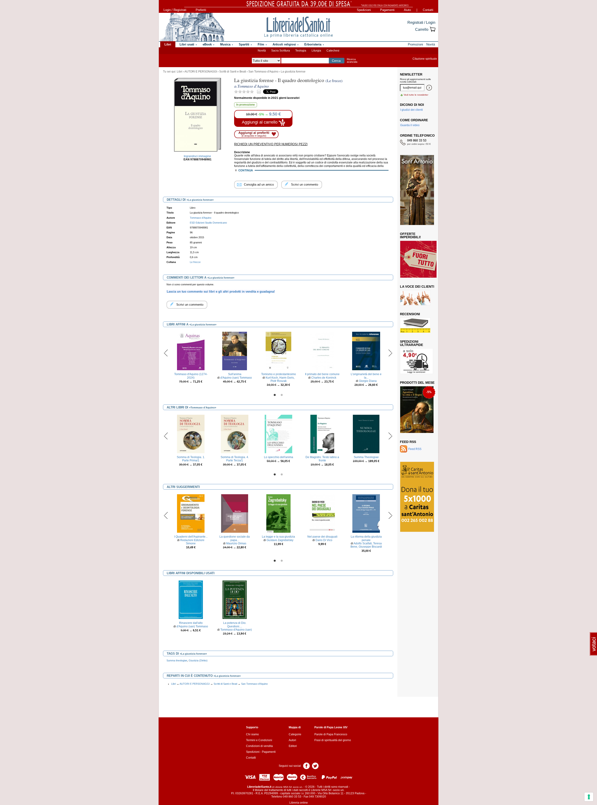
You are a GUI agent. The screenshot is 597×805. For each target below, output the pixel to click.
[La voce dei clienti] (415, 297)
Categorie (295, 734)
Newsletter (411, 74)
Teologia (300, 50)
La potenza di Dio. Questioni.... (234, 624)
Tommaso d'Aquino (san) (236, 629)
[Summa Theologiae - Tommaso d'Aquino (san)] (366, 433)
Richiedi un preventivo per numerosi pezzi (271, 144)
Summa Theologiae (366, 457)
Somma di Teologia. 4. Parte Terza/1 (235, 459)
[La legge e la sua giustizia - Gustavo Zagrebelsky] (278, 513)
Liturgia (316, 50)
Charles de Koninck (323, 377)
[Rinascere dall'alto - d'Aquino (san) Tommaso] (191, 599)
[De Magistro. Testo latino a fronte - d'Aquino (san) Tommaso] (322, 433)
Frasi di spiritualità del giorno (332, 740)
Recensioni (410, 314)
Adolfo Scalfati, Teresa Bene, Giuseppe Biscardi (366, 545)
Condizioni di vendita (259, 746)
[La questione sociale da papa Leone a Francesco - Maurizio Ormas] (234, 513)
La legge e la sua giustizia (278, 536)
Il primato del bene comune (322, 374)
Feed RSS (408, 442)
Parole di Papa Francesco (330, 734)
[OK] (429, 87)
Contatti (428, 10)
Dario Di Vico (324, 540)
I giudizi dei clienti (411, 109)
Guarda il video (410, 125)
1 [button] (274, 395)
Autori (292, 740)
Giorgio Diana (368, 381)
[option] (191, 358)
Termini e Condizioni (259, 740)
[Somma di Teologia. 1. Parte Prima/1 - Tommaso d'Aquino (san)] (191, 433)
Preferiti (201, 10)
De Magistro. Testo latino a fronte (322, 459)
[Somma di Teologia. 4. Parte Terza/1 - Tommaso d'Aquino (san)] (234, 433)
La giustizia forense (293, 71)
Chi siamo (252, 734)
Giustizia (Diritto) (198, 660)
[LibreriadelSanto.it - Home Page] (298, 27)
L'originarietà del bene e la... (366, 376)
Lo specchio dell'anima (278, 457)
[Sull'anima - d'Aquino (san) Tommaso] (234, 350)
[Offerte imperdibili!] (420, 259)
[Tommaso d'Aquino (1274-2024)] (190, 350)
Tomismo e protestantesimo (278, 374)
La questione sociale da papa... (234, 538)
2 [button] (281, 395)
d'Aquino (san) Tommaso (236, 377)
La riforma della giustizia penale (366, 538)
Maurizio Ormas (236, 543)
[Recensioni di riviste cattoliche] (415, 325)
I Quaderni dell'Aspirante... (191, 536)
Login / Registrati (174, 10)
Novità (262, 50)
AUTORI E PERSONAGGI (200, 71)
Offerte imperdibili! (410, 235)
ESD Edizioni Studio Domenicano (208, 222)
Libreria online (298, 802)
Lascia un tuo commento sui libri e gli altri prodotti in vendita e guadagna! (221, 291)
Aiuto (407, 10)
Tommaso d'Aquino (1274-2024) (191, 376)
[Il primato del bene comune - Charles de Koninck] (322, 350)
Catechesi (332, 50)
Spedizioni (364, 10)
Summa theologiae (177, 660)
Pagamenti (387, 10)
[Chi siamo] (192, 27)
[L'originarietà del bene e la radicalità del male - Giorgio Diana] (366, 350)
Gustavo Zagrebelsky (280, 540)
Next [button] (390, 352)
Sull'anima (234, 374)
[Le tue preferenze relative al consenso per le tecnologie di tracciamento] (588, 796)
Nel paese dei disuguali (322, 536)
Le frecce (195, 262)
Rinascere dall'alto (191, 623)
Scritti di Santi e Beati (232, 71)
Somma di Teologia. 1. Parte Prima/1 (191, 459)
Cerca (336, 60)
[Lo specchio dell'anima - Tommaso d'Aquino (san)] (278, 433)
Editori (293, 746)
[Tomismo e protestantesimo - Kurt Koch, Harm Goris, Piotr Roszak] (279, 350)
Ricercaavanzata (352, 60)
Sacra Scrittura (280, 50)
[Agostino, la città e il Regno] (417, 409)
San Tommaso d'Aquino (263, 71)
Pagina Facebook (306, 765)
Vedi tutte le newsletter (416, 94)
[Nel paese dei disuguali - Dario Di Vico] (322, 513)
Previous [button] (166, 352)
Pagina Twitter (315, 765)
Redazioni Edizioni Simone (192, 542)
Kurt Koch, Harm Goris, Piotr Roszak (280, 379)
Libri (179, 71)
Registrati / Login (421, 22)
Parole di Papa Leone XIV (330, 727)
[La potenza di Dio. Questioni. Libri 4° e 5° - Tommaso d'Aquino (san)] (234, 599)
